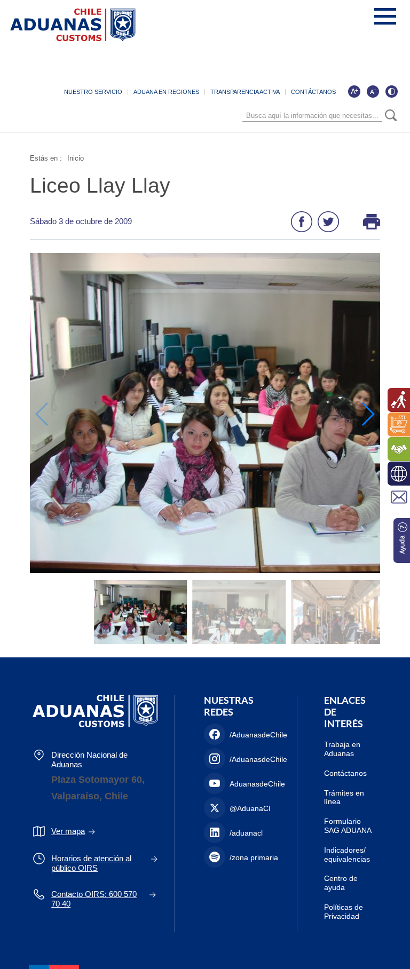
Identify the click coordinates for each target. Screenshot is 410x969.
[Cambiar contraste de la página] (391, 91)
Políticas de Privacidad (343, 911)
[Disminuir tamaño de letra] (372, 91)
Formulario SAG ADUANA (348, 826)
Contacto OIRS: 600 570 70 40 (94, 898)
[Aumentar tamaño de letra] (353, 91)
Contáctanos (345, 773)
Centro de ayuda (341, 883)
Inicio (75, 158)
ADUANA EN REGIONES (166, 92)
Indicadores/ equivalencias (347, 854)
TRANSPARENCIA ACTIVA (245, 92)
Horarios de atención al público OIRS (91, 863)
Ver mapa (68, 831)
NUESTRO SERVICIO (93, 92)
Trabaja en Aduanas (342, 749)
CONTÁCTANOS (313, 92)
